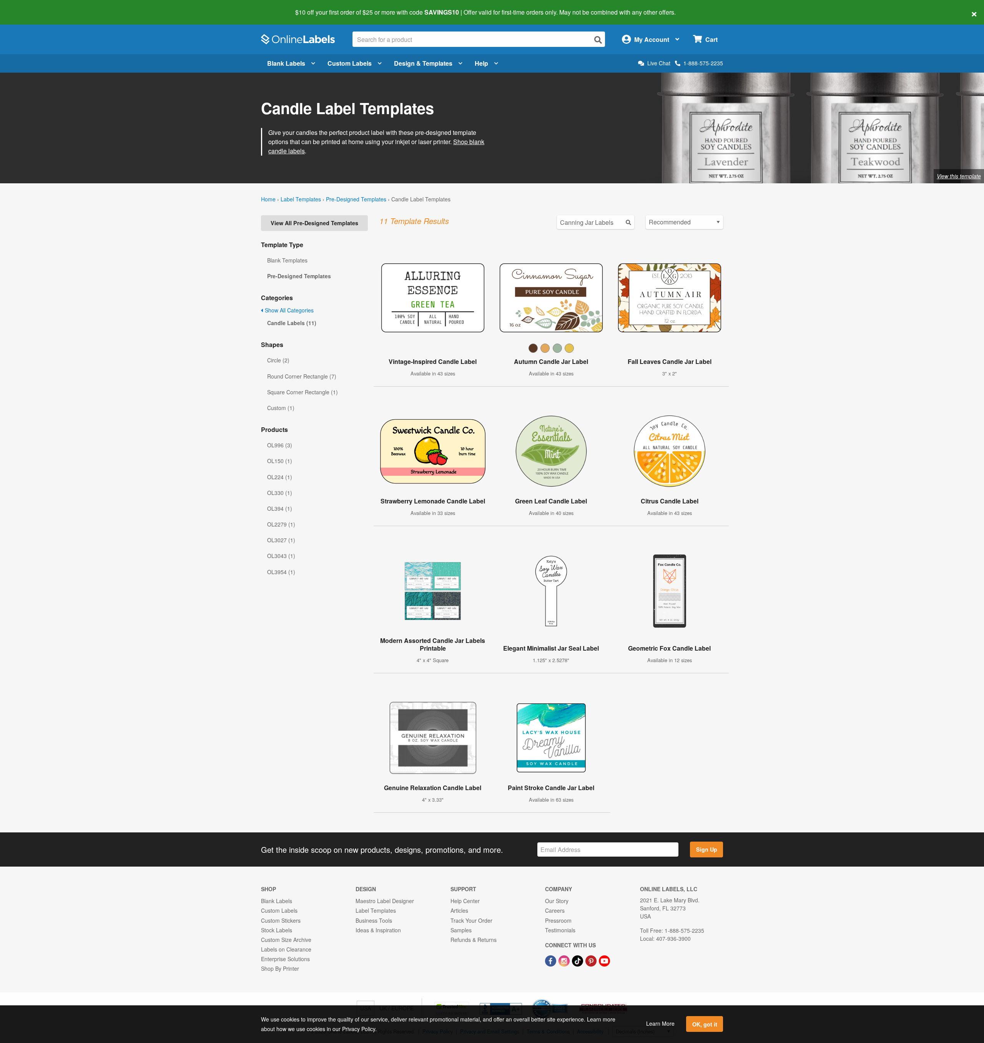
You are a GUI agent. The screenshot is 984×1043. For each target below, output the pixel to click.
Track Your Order (471, 920)
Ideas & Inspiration (378, 930)
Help (481, 63)
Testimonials (560, 930)
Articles (459, 910)
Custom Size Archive (286, 939)
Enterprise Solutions (285, 959)
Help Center (465, 901)
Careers (555, 910)
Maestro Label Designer (385, 901)
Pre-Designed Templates (356, 199)
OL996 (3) (279, 445)
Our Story (556, 901)
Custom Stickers (281, 920)
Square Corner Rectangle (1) (302, 392)
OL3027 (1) (281, 540)
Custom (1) (280, 408)
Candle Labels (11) (291, 323)
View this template (959, 176)
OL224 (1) (279, 477)
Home (268, 199)
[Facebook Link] (551, 960)
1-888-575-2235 (703, 63)
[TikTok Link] (578, 960)
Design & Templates (423, 63)
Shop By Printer (280, 968)
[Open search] (598, 40)
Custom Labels (349, 63)
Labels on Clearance (286, 949)
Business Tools (374, 920)
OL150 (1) (279, 461)
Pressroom (558, 920)
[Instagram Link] (564, 960)
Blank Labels (286, 63)
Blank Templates (287, 260)
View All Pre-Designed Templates (314, 223)
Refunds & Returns (473, 939)
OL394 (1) (279, 508)
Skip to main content (28, 7)
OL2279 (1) (281, 524)
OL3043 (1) (281, 556)
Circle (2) (278, 360)
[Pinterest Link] (591, 960)
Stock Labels (276, 930)
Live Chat (658, 63)
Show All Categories (288, 310)
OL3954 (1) (281, 572)
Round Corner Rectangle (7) (301, 376)
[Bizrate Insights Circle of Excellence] (565, 999)
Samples (461, 930)
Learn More (660, 1023)
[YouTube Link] (604, 960)
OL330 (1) (279, 493)
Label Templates (301, 199)
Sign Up (706, 849)
